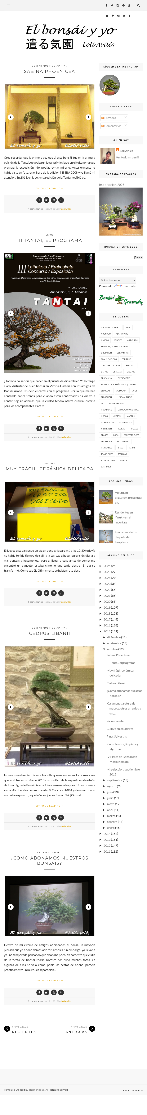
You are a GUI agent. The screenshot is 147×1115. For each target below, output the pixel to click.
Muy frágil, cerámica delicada (50, 468)
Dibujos (131, 372)
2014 (107, 833)
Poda (115, 435)
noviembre (114, 643)
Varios (123, 460)
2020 (107, 601)
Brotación (106, 353)
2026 (107, 566)
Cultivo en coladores (120, 728)
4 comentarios (35, 208)
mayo (110, 804)
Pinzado (134, 429)
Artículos (132, 340)
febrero (112, 821)
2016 (107, 625)
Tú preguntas (108, 460)
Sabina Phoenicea (49, 71)
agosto (111, 786)
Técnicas (122, 454)
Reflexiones (123, 441)
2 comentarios (35, 437)
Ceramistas (122, 353)
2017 (107, 619)
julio (110, 792)
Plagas (104, 435)
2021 (107, 595)
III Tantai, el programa (49, 240)
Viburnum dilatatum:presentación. (128, 497)
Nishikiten (106, 429)
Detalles (117, 372)
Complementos (109, 359)
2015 (107, 631)
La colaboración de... (128, 410)
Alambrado (122, 334)
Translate (129, 286)
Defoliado (130, 365)
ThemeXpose (36, 1089)
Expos (49, 235)
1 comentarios (35, 601)
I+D (102, 403)
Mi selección (107, 422)
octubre (112, 649)
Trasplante (107, 454)
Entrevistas (124, 378)
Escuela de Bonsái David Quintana (118, 384)
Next (88, 117)
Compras (126, 359)
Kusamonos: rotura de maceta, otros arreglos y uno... (124, 708)
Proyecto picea (131, 435)
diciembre (114, 637)
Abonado (106, 334)
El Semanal (107, 378)
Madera (131, 416)
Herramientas (124, 397)
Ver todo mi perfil (127, 157)
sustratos (106, 467)
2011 (107, 851)
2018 (107, 613)
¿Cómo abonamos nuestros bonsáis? (49, 860)
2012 (107, 845)
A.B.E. (128, 327)
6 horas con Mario (50, 852)
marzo (111, 816)
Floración (106, 397)
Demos (104, 372)
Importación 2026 (111, 185)
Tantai (131, 448)
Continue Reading (48, 188)
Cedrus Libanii (49, 633)
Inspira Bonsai (116, 403)
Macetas (49, 463)
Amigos (105, 340)
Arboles (118, 340)
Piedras (121, 429)
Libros (104, 416)
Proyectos (106, 441)
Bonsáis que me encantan (49, 66)
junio (110, 798)
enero (111, 827)
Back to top (131, 1090)
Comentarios (112, 126)
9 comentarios (35, 1001)
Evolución (120, 391)
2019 (107, 607)
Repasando (106, 448)
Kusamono (106, 410)
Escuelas (105, 391)
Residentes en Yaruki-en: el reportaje (124, 517)
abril (110, 810)
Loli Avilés (66, 208)
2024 (107, 577)
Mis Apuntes (125, 422)
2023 (107, 583)
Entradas (110, 117)
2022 (107, 589)
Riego (120, 448)
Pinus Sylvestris (117, 736)
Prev (11, 117)
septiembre (114, 780)
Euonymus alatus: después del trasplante (126, 537)
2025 (107, 572)
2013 (107, 839)
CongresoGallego (110, 365)
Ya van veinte (115, 721)
